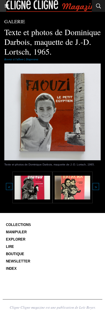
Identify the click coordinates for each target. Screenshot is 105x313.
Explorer (15, 239)
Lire (10, 247)
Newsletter (18, 261)
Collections (18, 225)
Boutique (15, 254)
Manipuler (16, 232)
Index (11, 269)
